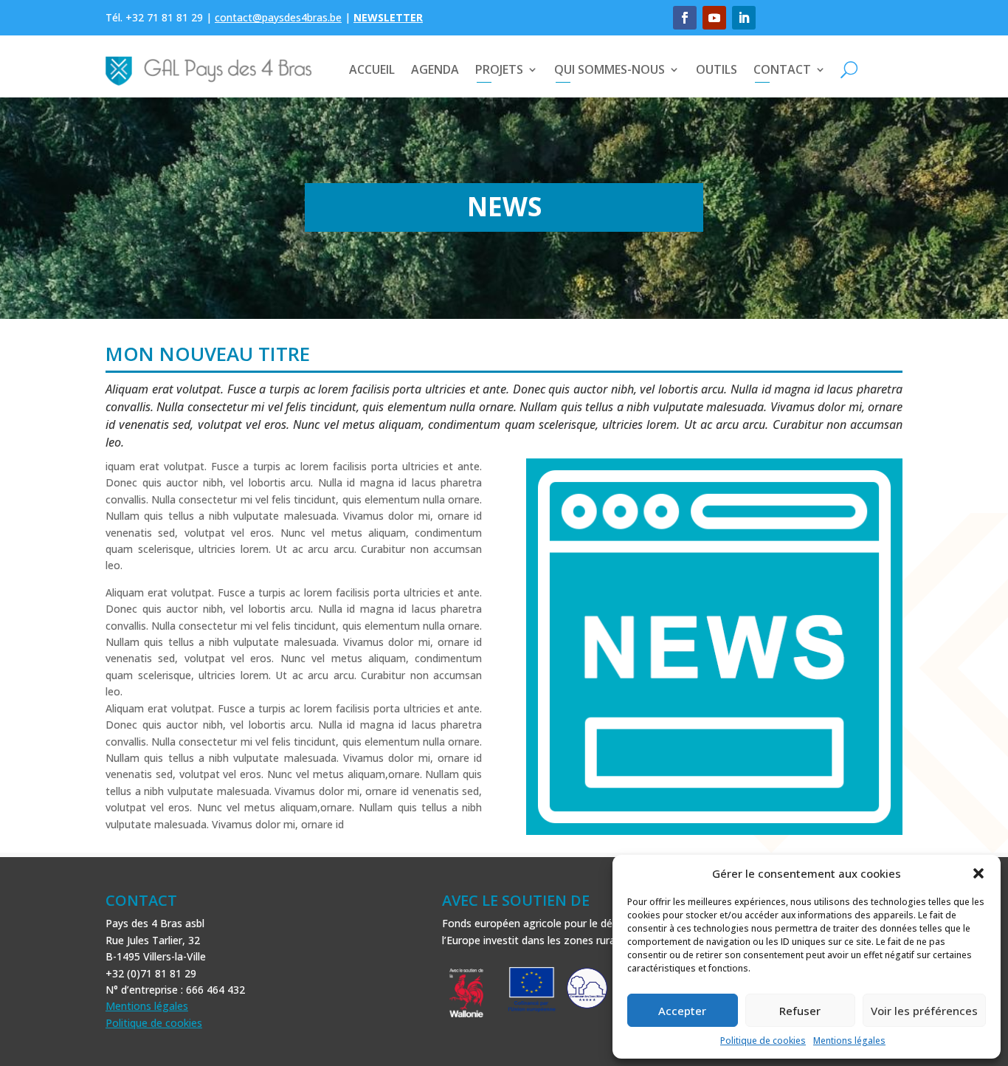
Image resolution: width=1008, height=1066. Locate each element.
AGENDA (435, 69)
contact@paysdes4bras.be (278, 17)
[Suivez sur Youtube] (714, 18)
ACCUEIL (372, 69)
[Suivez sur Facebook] (685, 18)
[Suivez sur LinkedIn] (744, 18)
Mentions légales (849, 1040)
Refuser (800, 1010)
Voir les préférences (924, 1010)
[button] (978, 873)
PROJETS (499, 69)
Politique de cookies (763, 1040)
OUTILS (716, 69)
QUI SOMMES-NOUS (609, 69)
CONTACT (782, 69)
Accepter (682, 1010)
